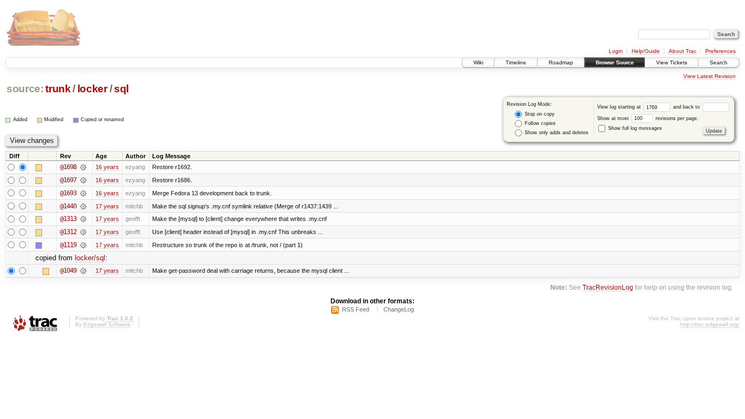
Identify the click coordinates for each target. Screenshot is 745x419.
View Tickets (671, 62)
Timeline (516, 62)
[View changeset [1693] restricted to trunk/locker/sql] (83, 193)
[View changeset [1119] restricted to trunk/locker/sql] (83, 245)
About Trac (682, 51)
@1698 (68, 167)
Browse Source (615, 62)
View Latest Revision (709, 76)
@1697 (68, 180)
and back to (687, 107)
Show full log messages (634, 128)
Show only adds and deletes (555, 132)
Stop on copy (539, 114)
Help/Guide (646, 51)
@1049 (68, 270)
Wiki (478, 62)
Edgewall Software (106, 324)
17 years (107, 206)
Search (719, 62)
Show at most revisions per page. (648, 118)
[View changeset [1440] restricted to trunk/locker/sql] (83, 206)
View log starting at (619, 107)
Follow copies (539, 123)
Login (616, 51)
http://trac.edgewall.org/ (710, 324)
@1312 (68, 232)
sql (121, 88)
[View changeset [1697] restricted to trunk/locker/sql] (83, 180)
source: (25, 88)
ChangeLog (398, 309)
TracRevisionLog (607, 287)
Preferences (720, 51)
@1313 (68, 219)
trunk (57, 88)
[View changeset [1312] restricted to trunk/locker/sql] (83, 232)
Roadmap (561, 62)
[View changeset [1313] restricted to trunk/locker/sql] (83, 219)
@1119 (68, 245)
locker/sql (90, 258)
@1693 (68, 193)
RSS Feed (355, 309)
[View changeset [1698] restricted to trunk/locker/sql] (83, 167)
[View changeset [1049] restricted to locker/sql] (83, 270)
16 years (107, 167)
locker (92, 88)
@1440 (68, 206)
